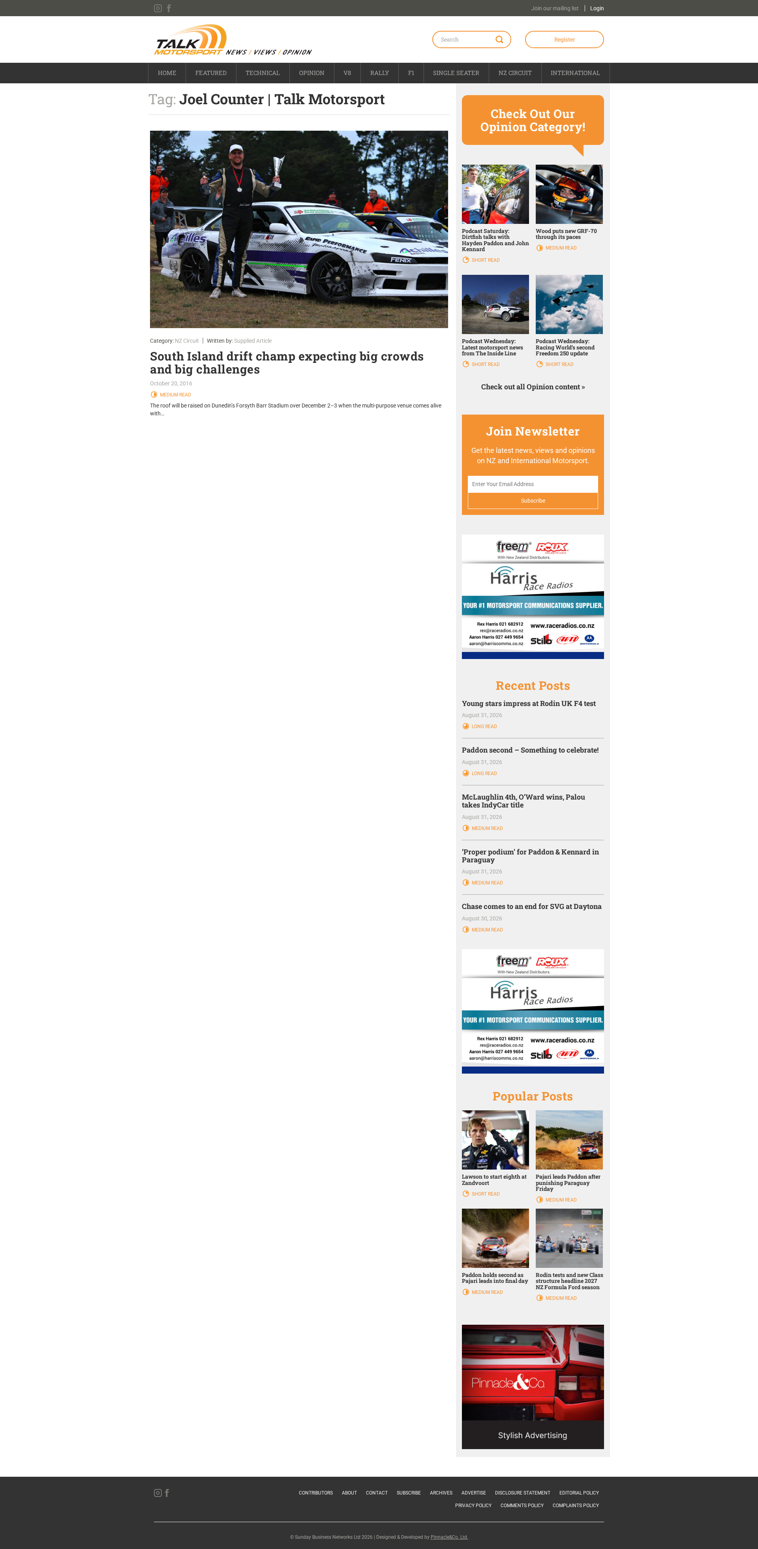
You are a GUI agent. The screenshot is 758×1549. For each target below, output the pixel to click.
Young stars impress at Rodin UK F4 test (529, 703)
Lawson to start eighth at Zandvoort (494, 1179)
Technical (263, 73)
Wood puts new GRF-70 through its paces (566, 233)
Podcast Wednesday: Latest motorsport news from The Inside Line (492, 347)
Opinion (312, 73)
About (349, 1493)
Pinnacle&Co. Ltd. (449, 1537)
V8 (347, 73)
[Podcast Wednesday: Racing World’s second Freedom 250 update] (569, 304)
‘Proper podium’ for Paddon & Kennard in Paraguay (530, 855)
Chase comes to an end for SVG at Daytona (532, 906)
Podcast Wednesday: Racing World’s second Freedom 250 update (565, 347)
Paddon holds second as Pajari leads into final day (495, 1277)
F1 (411, 73)
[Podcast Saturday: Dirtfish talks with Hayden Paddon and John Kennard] (495, 193)
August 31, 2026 (482, 715)
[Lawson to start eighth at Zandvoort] (495, 1139)
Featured (211, 73)
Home (167, 73)
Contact (377, 1493)
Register (564, 39)
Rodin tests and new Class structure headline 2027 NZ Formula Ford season (569, 1281)
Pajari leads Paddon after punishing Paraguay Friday (568, 1182)
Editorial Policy (579, 1493)
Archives (441, 1493)
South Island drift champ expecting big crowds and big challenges (287, 362)
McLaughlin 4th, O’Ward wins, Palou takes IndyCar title (523, 800)
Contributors (316, 1493)
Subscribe (409, 1493)
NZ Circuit (515, 73)
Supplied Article (253, 341)
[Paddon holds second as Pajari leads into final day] (495, 1238)
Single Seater (456, 73)
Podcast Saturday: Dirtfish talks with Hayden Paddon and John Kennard (495, 240)
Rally (379, 73)
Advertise (474, 1493)
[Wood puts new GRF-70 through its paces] (569, 193)
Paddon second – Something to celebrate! (530, 750)
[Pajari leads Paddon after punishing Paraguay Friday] (569, 1139)
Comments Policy (522, 1505)
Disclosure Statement (522, 1493)
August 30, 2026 (482, 918)
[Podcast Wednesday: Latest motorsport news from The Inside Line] (495, 304)
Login (597, 8)
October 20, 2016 (171, 383)
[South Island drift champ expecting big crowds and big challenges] (299, 229)
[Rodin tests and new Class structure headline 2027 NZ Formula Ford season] (569, 1238)
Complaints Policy (576, 1505)
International (575, 73)
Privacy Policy (473, 1505)
